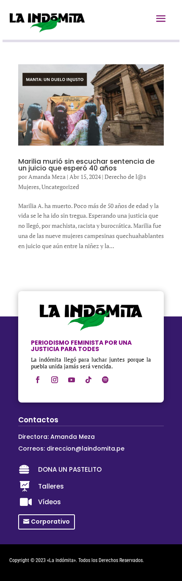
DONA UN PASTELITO (70, 469)
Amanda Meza (47, 177)
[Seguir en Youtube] (71, 379)
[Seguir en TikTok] (88, 379)
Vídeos (49, 501)
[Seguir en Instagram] (54, 379)
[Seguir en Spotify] (105, 379)
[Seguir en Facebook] (37, 379)
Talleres (51, 486)
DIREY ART (19, 567)
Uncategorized (60, 187)
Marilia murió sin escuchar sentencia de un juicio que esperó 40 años (86, 165)
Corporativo (50, 521)
